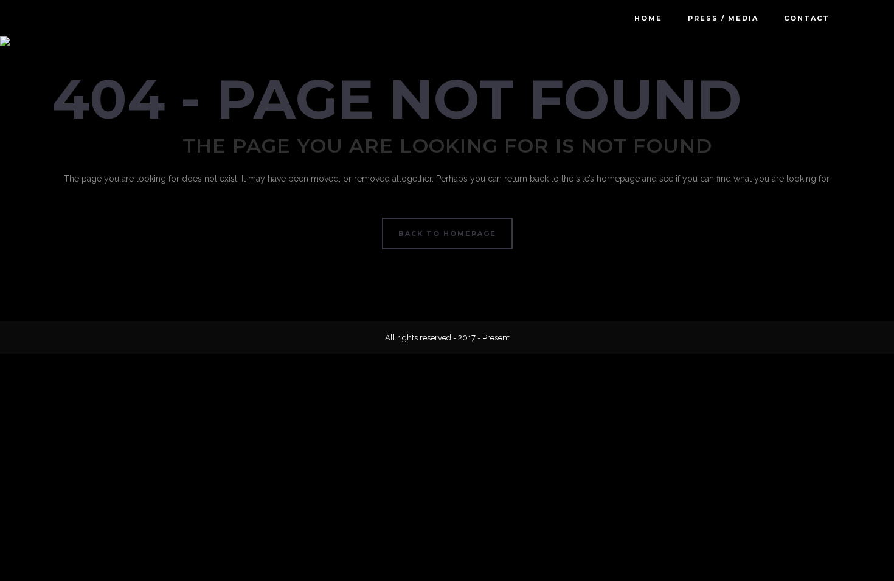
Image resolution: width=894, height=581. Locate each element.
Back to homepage (447, 233)
